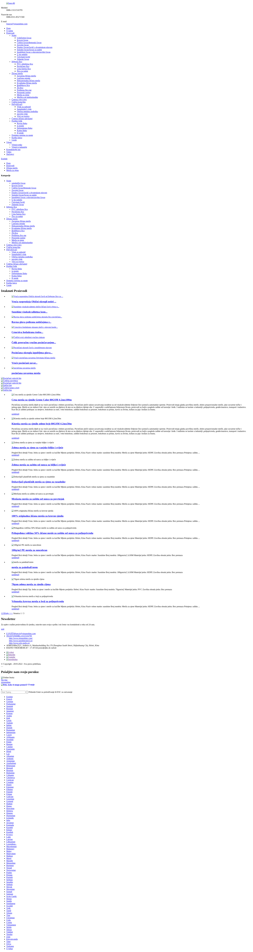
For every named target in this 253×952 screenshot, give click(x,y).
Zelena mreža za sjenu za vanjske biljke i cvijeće (37, 447)
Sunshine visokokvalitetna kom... (29, 311)
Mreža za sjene (23, 95)
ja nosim (20, 126)
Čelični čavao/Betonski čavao (29, 42)
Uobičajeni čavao (24, 38)
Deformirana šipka (24, 128)
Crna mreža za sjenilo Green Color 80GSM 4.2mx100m (42, 399)
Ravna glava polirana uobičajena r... (31, 322)
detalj (17, 414)
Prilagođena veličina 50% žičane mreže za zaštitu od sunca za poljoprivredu (52, 533)
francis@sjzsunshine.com (16, 24)
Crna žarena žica (24, 69)
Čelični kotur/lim (19, 102)
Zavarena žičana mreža (26, 76)
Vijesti (9, 142)
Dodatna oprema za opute (22, 135)
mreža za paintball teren (25, 567)
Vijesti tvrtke (17, 145)
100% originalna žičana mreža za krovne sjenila (38, 516)
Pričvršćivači (17, 104)
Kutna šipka (22, 130)
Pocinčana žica (23, 66)
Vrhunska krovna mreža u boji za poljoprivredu (38, 601)
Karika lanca (17, 137)
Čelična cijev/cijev (19, 99)
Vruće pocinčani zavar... (24, 363)
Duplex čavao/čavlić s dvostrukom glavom (34, 47)
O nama (9, 31)
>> (11, 613)
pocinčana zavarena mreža (26, 373)
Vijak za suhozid (24, 107)
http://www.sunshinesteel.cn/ (21, 641)
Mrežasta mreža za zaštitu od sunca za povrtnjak (38, 499)
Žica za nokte (22, 71)
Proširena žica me (24, 90)
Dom (8, 28)
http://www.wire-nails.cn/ (19, 643)
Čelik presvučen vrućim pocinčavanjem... (34, 342)
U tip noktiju (22, 54)
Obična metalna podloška (27, 111)
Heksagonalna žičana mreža (28, 80)
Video (8, 152)
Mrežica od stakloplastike (27, 97)
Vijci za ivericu (23, 116)
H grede (20, 133)
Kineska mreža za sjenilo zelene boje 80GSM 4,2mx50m (42, 423)
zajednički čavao (18, 183)
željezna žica (17, 61)
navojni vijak (22, 114)
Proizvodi (10, 33)
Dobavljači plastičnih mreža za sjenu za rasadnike (38, 481)
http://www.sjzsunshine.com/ (21, 638)
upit (13, 414)
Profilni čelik (17, 121)
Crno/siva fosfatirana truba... (27, 332)
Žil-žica (20, 88)
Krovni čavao (22, 40)
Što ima (4, 680)
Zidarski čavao (23, 59)
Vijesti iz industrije (19, 147)
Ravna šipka (22, 123)
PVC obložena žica (25, 64)
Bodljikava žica (23, 85)
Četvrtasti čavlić (23, 57)
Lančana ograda (23, 78)
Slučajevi (10, 154)
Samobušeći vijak (24, 109)
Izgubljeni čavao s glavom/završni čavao (33, 52)
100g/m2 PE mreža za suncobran (29, 550)
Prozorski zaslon (24, 92)
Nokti (14, 35)
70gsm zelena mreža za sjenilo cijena (31, 584)
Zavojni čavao (23, 45)
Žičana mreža (17, 73)
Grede (14, 140)
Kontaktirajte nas (13, 149)
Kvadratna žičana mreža (27, 83)
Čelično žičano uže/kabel (22, 118)
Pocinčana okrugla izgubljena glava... (32, 352)
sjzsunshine (6, 682)
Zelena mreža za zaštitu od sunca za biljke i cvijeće (39, 464)
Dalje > (7, 613)
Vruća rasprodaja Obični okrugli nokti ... (34, 301)
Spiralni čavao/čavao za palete (29, 50)
